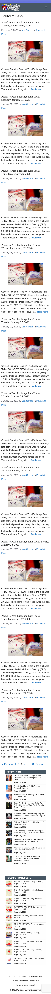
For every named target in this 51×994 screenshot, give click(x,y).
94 (33, 764)
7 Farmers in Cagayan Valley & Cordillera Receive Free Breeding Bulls (29, 849)
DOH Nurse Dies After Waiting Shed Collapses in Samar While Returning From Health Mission (27, 858)
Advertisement (35, 976)
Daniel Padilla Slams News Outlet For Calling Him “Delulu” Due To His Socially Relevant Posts (29, 805)
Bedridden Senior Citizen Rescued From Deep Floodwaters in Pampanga (29, 840)
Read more (36, 89)
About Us (23, 976)
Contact (12, 976)
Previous (7, 764)
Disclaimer (34, 981)
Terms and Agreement (25, 985)
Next (39, 764)
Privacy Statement (20, 981)
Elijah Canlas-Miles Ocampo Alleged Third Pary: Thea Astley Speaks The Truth (27, 778)
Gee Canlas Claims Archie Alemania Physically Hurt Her (27, 787)
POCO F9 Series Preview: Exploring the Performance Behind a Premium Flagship (29, 815)
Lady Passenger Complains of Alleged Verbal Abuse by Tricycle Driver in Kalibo (29, 832)
